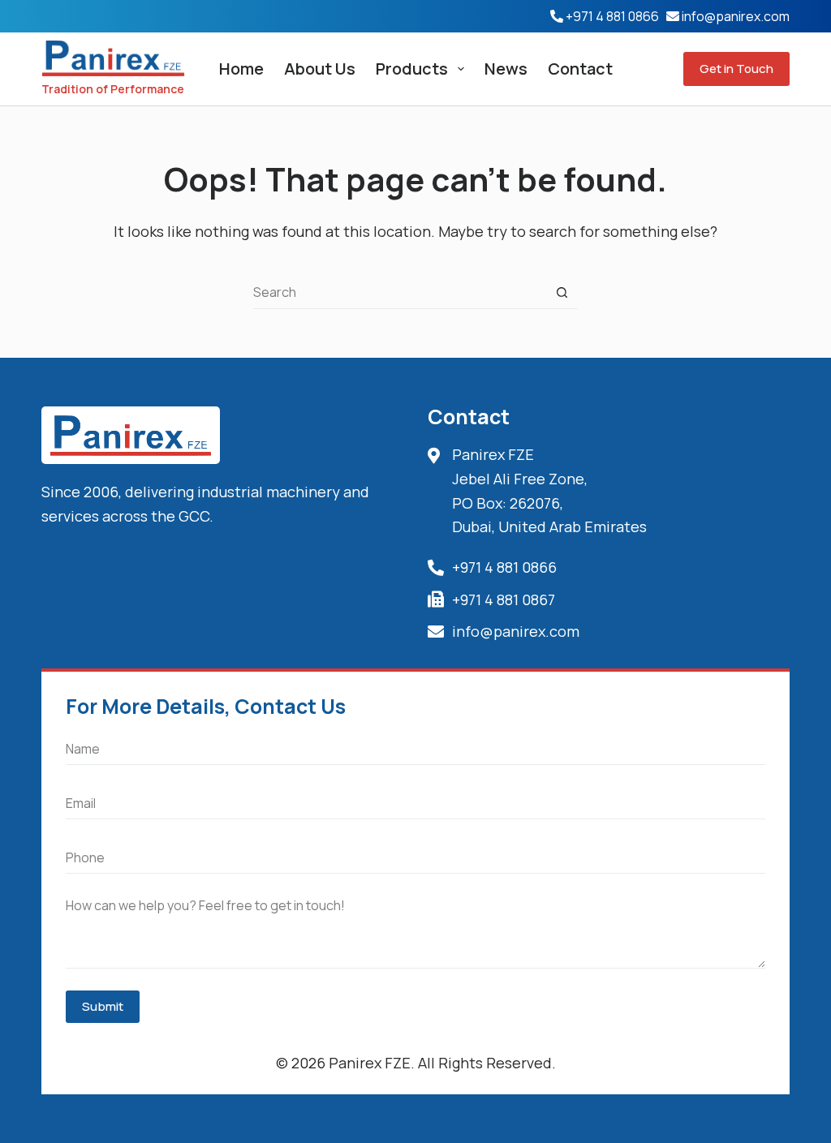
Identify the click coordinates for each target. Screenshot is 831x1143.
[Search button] (561, 293)
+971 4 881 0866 (612, 16)
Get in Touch (736, 68)
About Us (319, 68)
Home (241, 68)
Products (412, 68)
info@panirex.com (736, 16)
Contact (580, 68)
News (505, 68)
